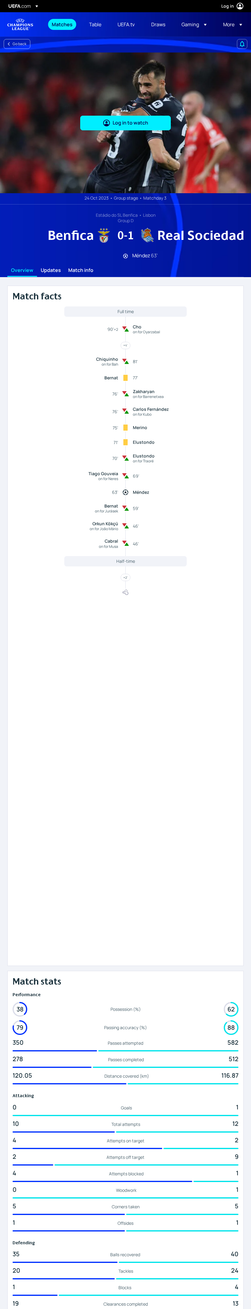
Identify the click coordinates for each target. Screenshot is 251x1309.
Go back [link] (19, 43)
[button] (194, 24)
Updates (51, 270)
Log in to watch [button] (130, 122)
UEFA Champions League (20, 24)
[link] (62, 24)
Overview (22, 270)
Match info (80, 270)
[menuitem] (63, 24)
